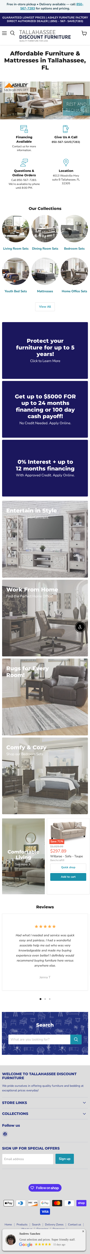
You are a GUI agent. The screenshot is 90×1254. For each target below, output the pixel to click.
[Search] (76, 1039)
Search (36, 1224)
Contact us (74, 1224)
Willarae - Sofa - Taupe (66, 856)
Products (22, 1224)
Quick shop (68, 867)
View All (45, 307)
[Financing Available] (24, 138)
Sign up (65, 1159)
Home (8, 1224)
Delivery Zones (54, 1224)
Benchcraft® (57, 860)
